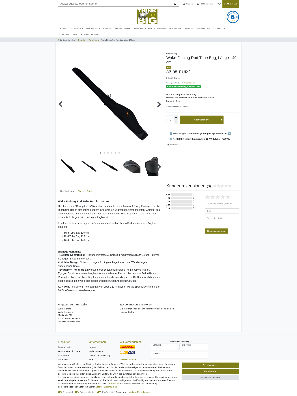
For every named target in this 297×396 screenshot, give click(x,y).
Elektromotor (106, 28)
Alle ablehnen (210, 371)
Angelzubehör (64, 34)
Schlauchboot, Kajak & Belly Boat (169, 28)
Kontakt (92, 347)
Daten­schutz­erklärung (106, 387)
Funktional (121, 392)
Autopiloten (189, 28)
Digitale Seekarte (91, 28)
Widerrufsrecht (96, 351)
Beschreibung (67, 191)
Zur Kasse (63, 359)
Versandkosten (189, 83)
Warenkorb (94, 34)
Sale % (86, 34)
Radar (150, 28)
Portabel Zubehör (203, 28)
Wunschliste (174, 145)
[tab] (67, 191)
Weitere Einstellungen (139, 392)
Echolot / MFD (75, 28)
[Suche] (175, 4)
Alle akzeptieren (210, 365)
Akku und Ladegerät (123, 28)
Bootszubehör (217, 28)
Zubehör (76, 34)
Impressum (113, 383)
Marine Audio (139, 28)
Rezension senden (216, 231)
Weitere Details (85, 191)
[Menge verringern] (176, 122)
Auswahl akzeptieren (210, 377)
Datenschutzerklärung (99, 355)
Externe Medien (87, 392)
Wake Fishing (93, 40)
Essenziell (68, 392)
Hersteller (63, 28)
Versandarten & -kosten (69, 351)
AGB (91, 359)
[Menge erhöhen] (176, 118)
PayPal (105, 392)
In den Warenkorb (201, 120)
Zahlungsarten (65, 347)
